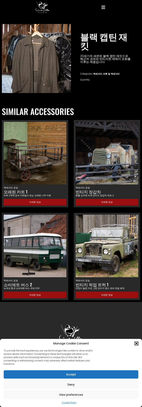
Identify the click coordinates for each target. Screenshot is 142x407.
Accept (71, 374)
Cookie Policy (69, 402)
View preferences (71, 395)
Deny (71, 385)
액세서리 (97, 73)
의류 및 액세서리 (111, 73)
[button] (136, 343)
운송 (15, 187)
